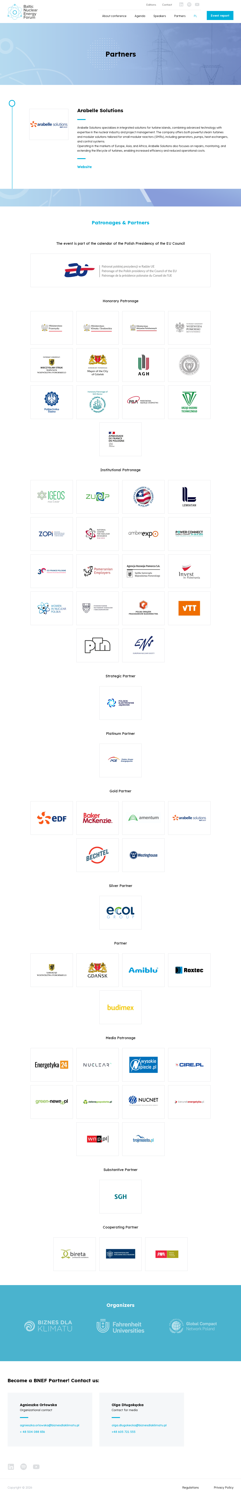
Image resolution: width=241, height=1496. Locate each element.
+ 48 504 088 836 (32, 1432)
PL (195, 16)
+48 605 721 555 (123, 1432)
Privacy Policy (223, 1487)
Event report (220, 15)
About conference (114, 16)
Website (84, 167)
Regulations (190, 1487)
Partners (180, 16)
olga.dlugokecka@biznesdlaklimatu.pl (139, 1425)
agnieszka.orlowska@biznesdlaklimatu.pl (49, 1425)
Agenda (140, 16)
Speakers (159, 16)
